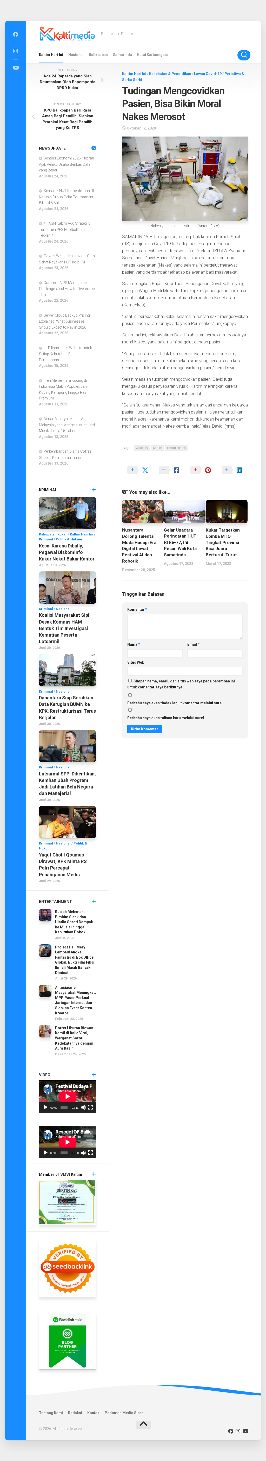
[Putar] (45, 1107)
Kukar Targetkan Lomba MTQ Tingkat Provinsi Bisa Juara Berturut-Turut (223, 542)
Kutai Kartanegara (152, 55)
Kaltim (157, 448)
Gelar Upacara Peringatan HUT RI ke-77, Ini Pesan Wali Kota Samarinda (180, 542)
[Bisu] (83, 1107)
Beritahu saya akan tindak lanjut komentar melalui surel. (175, 703)
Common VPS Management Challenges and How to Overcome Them (67, 289)
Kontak (93, 1413)
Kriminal (46, 539)
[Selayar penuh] (90, 1107)
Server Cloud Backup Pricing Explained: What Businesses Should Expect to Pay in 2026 (64, 321)
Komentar (137, 609)
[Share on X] (138, 470)
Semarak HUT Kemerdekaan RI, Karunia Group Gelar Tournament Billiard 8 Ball (67, 197)
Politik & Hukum (69, 539)
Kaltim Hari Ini (51, 55)
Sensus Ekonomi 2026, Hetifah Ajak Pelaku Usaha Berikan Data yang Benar (66, 164)
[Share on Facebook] (169, 470)
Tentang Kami (51, 1413)
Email (193, 644)
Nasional (76, 55)
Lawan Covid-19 (208, 74)
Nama (133, 644)
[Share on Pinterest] (200, 470)
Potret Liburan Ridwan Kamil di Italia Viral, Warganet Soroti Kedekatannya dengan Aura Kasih (74, 1038)
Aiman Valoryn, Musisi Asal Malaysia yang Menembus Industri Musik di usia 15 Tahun (67, 425)
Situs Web (135, 662)
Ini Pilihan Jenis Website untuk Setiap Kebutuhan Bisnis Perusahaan (65, 354)
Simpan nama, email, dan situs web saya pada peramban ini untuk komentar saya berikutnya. (181, 684)
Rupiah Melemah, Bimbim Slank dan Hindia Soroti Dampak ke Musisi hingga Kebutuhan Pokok (74, 922)
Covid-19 (142, 448)
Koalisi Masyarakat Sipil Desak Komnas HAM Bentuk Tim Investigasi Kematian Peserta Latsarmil (65, 628)
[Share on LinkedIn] (232, 470)
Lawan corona (176, 448)
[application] (67, 1096)
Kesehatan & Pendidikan (170, 74)
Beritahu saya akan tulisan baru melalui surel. (166, 718)
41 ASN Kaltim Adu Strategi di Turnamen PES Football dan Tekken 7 (65, 229)
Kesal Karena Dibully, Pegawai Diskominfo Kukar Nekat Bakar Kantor (67, 552)
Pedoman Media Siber (124, 1413)
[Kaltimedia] (15, 34)
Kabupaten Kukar (53, 534)
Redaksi (75, 1413)
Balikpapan (98, 55)
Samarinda (122, 55)
